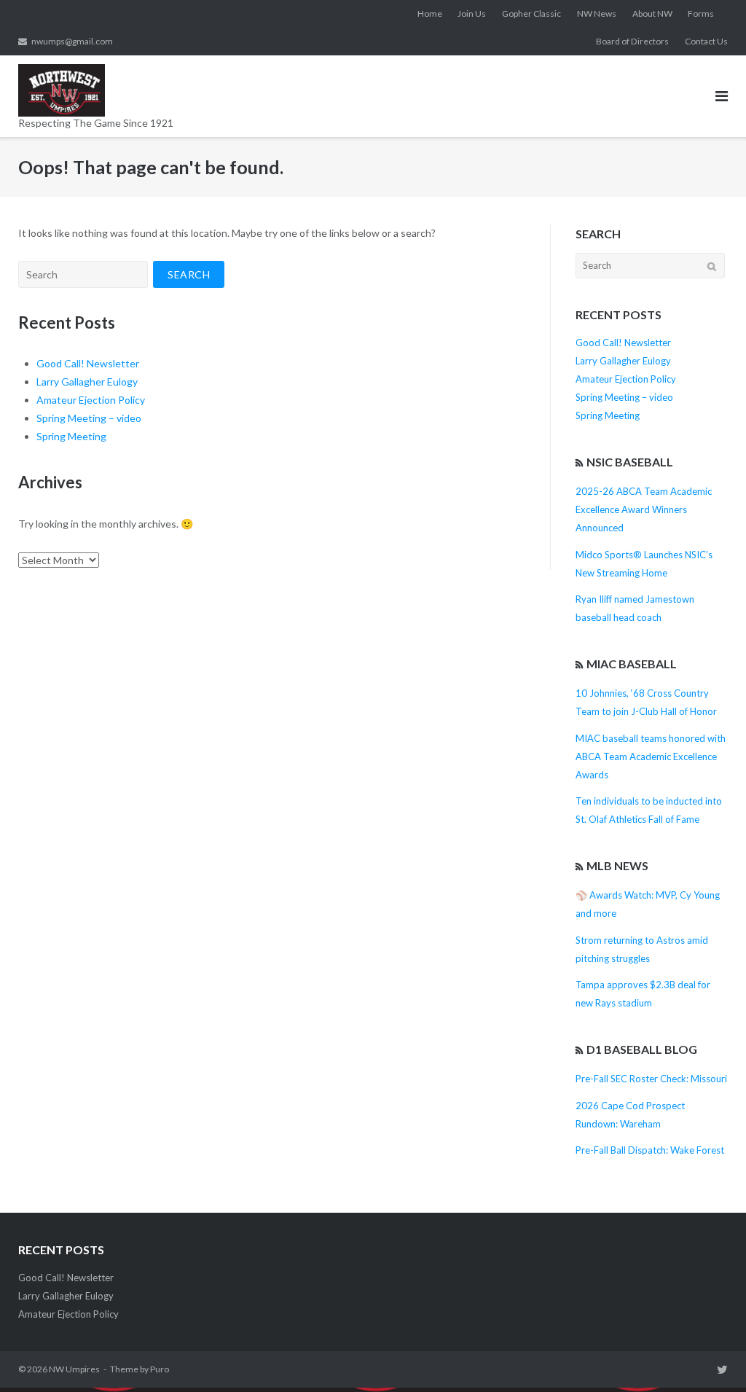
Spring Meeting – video (88, 418)
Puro (159, 1369)
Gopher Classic (531, 13)
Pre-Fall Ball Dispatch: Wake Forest (650, 1150)
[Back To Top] (710, 1357)
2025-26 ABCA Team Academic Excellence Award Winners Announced (644, 509)
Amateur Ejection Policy (90, 400)
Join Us (472, 13)
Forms (701, 13)
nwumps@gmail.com (72, 41)
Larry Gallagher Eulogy (87, 381)
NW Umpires (74, 1369)
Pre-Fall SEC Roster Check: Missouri (651, 1078)
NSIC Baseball (629, 462)
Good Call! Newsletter (87, 363)
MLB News (617, 865)
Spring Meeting (71, 436)
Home (429, 13)
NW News (596, 13)
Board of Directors (632, 41)
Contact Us (706, 41)
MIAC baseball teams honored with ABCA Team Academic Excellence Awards (651, 756)
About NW (652, 13)
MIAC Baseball (631, 663)
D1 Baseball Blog (641, 1049)
